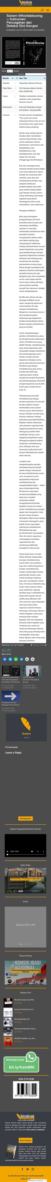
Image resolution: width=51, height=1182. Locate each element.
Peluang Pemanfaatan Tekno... (25, 1029)
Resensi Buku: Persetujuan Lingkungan (25, 878)
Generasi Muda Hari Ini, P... (24, 1009)
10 (32, 890)
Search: (21, 74)
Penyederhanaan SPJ (22, 1019)
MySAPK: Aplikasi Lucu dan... (25, 1038)
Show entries (10, 71)
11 (34, 890)
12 (36, 890)
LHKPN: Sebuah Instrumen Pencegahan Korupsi (31, 679)
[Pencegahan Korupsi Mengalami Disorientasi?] (11, 696)
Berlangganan (25, 818)
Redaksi (12, 30)
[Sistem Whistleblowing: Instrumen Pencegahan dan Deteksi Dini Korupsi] (11, 671)
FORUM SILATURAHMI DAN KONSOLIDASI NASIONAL (25, 971)
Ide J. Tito (23, 78)
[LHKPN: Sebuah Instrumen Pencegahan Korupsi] (32, 671)
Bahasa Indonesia (36, 1180)
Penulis (6, 78)
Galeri (30, 30)
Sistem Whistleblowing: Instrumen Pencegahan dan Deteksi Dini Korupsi (11, 679)
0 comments (39, 30)
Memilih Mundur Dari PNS (24, 1000)
